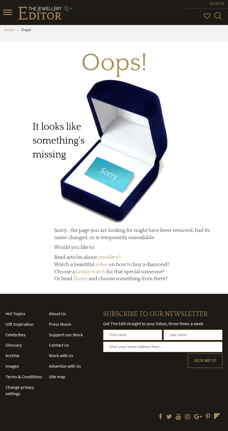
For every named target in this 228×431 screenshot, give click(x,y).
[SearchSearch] (218, 18)
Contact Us (59, 345)
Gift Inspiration (20, 324)
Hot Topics (15, 313)
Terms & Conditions (24, 376)
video (101, 264)
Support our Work (66, 334)
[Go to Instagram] (187, 417)
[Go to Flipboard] (217, 416)
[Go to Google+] (198, 417)
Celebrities (16, 334)
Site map (57, 376)
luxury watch (90, 272)
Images (12, 366)
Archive (12, 355)
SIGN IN (217, 4)
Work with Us (61, 355)
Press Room (60, 324)
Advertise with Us (65, 366)
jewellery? (109, 257)
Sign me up (205, 361)
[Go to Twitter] (169, 417)
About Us (57, 313)
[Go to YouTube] (178, 417)
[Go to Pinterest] (208, 417)
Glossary (14, 345)
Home (9, 30)
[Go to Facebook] (160, 417)
